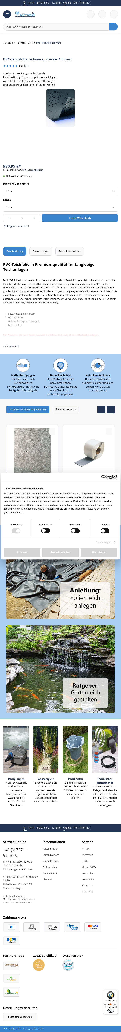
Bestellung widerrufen (20, 1016)
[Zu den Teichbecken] (75, 749)
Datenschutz (88, 873)
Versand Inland (50, 848)
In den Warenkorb (80, 218)
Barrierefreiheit (50, 873)
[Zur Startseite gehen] (37, 14)
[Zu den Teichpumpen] (16, 749)
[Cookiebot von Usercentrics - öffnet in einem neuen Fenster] (103, 477)
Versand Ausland (51, 854)
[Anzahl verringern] (9, 218)
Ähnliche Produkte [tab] (66, 409)
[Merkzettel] (91, 14)
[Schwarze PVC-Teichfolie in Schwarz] (60, 108)
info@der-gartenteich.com (17, 869)
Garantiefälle (88, 879)
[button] (11, 345)
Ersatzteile (87, 885)
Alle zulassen (99, 552)
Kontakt (86, 848)
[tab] (14, 251)
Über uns (47, 879)
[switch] (45, 530)
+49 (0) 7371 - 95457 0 (15, 852)
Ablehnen (22, 552)
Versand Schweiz (51, 860)
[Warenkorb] (102, 14)
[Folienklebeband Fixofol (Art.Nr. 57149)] (89, 472)
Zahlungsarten (50, 867)
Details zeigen (103, 542)
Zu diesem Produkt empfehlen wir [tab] (28, 409)
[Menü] (7, 14)
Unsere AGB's (89, 867)
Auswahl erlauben (60, 552)
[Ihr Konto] (114, 14)
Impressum (87, 854)
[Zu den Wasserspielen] (45, 749)
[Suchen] (113, 27)
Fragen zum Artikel (18, 226)
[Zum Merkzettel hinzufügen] (111, 95)
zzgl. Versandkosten (32, 169)
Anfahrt (85, 860)
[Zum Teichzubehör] (105, 749)
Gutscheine (87, 891)
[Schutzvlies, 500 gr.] (32, 472)
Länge (7, 200)
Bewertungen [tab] (41, 251)
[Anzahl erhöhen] (34, 218)
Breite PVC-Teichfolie (16, 183)
